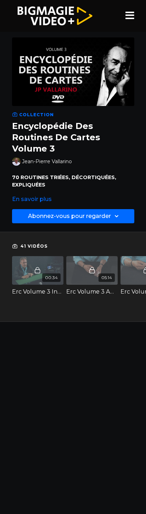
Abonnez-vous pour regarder (69, 216)
